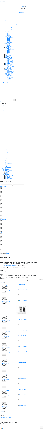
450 (1, 237)
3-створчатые (9, 51)
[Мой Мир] (2, 428)
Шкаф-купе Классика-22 (6, 301)
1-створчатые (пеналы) (10, 49)
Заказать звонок (21, 12)
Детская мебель (6, 82)
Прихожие (7, 56)
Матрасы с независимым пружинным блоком (14, 28)
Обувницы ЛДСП (9, 59)
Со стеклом (9, 79)
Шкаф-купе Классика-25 (6, 325)
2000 (1, 207)
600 (1, 241)
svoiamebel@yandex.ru (5, 426)
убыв (14, 280)
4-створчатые (9, 52)
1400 (1, 199)
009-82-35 (12, 425)
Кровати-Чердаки (10, 91)
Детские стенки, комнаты (9, 84)
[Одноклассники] (1, 428)
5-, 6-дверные (9, 41)
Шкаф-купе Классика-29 (6, 347)
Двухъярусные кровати (11, 89)
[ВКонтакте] (0, 428)
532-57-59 (5, 425)
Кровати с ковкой (10, 23)
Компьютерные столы (8, 64)
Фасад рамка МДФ (10, 61)
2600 (1, 215)
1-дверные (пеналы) (10, 37)
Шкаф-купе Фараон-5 (5, 384)
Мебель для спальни (8, 69)
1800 (1, 204)
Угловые (8, 53)
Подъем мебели (6, 97)
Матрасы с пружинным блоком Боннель (13, 29)
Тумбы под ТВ (7, 63)
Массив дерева (9, 75)
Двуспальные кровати (10, 21)
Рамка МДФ (9, 78)
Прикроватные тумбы (8, 30)
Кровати (4, 19)
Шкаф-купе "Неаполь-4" (6, 290)
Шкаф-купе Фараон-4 (5, 379)
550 (1, 240)
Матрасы (6, 25)
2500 (1, 214)
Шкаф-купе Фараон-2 (5, 368)
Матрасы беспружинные (11, 27)
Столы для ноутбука (10, 66)
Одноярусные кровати (10, 92)
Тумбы (8, 80)
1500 (1, 200)
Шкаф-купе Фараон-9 (5, 406)
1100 (1, 195)
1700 (1, 203)
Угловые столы (9, 67)
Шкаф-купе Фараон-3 (5, 374)
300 (1, 233)
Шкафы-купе (7, 32)
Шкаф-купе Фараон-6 (5, 390)
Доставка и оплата (5, 96)
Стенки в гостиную (8, 55)
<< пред (1, 282)
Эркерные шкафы (10, 42)
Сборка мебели (4, 95)
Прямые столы (9, 65)
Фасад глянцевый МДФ (10, 58)
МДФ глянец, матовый (10, 77)
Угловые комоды (9, 81)
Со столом (8, 86)
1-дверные (8, 44)
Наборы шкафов (9, 46)
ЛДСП (8, 76)
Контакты (3, 98)
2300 (1, 211)
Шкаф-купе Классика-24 (6, 320)
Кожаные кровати (10, 22)
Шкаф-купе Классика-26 (6, 331)
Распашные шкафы (8, 36)
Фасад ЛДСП (9, 70)
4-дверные (8, 35)
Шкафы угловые (7, 43)
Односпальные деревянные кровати (13, 24)
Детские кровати (8, 88)
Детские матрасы (10, 26)
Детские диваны (8, 83)
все (0, 186)
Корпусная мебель (6, 31)
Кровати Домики (9, 90)
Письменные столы (8, 68)
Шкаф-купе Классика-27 (6, 336)
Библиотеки (9, 48)
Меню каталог (2, 101)
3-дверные (8, 34)
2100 (1, 208)
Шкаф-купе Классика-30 (6, 352)
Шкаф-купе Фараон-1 (5, 363)
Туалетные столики (8, 73)
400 (1, 187)
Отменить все (8, 253)
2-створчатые (9, 50)
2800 (1, 218)
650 (1, 243)
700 (1, 244)
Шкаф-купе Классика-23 (6, 315)
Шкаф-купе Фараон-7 (5, 395)
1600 (1, 202)
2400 (1, 212)
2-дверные (8, 33)
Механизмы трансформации (6, 259)
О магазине (3, 93)
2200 (1, 210)
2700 (1, 216)
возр (12, 280)
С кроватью (9, 85)
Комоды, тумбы (7, 74)
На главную (3, 265)
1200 (1, 196)
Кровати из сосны (8, 20)
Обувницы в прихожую (9, 57)
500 (1, 188)
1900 (1, 206)
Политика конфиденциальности (5, 417)
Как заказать (4, 94)
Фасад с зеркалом (10, 60)
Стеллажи (6, 54)
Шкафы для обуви (10, 62)
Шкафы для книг (7, 47)
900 (1, 192)
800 (1, 191)
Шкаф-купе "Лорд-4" (5, 285)
